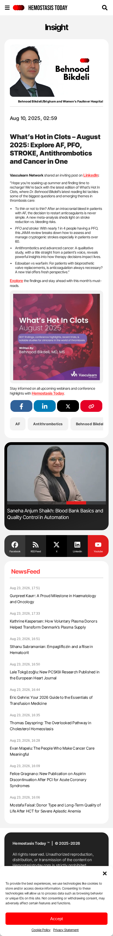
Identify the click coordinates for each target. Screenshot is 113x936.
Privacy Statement (66, 930)
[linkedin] (45, 406)
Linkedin (77, 551)
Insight (56, 27)
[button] (105, 873)
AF (17, 424)
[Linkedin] (77, 544)
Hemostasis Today (48, 393)
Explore (16, 280)
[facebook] (21, 406)
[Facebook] (14, 544)
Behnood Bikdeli (90, 424)
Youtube (98, 551)
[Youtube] (98, 544)
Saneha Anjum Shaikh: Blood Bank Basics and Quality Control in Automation (55, 514)
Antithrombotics (48, 424)
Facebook (15, 551)
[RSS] (35, 544)
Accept (56, 918)
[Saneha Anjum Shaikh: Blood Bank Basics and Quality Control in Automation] (56, 475)
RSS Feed (36, 551)
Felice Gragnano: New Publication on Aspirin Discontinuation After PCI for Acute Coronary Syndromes (48, 779)
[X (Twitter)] (68, 406)
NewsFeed (25, 571)
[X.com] (56, 544)
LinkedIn (90, 175)
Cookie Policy (41, 930)
